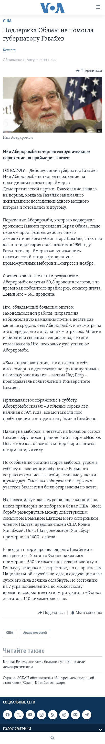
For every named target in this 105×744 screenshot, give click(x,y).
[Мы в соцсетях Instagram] (41, 714)
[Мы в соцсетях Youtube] (30, 714)
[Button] (89, 71)
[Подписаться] (75, 714)
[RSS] (52, 714)
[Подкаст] (64, 714)
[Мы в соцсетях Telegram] (86, 714)
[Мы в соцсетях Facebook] (7, 714)
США (7, 21)
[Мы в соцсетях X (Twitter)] (18, 714)
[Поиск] (52, 738)
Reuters (9, 50)
